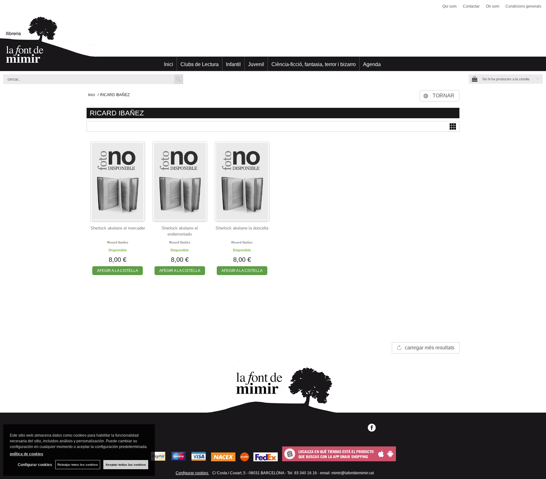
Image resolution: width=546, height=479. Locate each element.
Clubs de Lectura (199, 64)
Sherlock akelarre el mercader (117, 228)
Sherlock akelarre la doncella (241, 228)
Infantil (233, 64)
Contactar (471, 6)
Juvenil (256, 64)
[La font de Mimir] (273, 42)
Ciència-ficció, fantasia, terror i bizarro (313, 64)
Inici (168, 64)
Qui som (449, 6)
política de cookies (26, 454)
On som (492, 6)
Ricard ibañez (117, 242)
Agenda (372, 64)
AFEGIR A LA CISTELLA (117, 270)
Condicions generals (523, 6)
